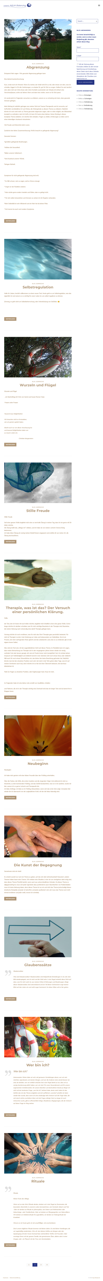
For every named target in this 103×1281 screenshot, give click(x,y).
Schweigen (87, 95)
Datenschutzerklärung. (15, 1277)
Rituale (38, 1181)
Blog (33, 63)
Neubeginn (38, 764)
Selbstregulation (38, 287)
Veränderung (88, 102)
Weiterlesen (10, 221)
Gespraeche (40, 63)
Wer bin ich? (37, 1065)
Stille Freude (38, 511)
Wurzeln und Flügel (38, 385)
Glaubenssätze (38, 965)
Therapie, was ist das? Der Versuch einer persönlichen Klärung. (38, 610)
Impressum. (5, 1277)
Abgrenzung (37, 67)
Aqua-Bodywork (96, 1277)
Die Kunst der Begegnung (38, 865)
